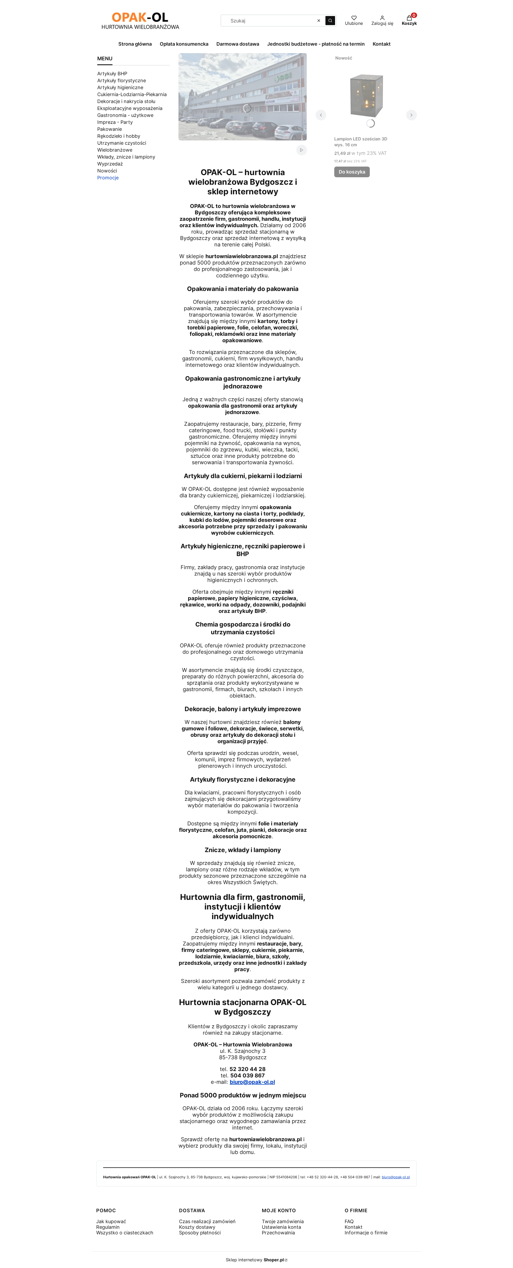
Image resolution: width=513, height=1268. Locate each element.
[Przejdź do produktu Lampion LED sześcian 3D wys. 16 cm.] (366, 93)
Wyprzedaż (110, 164)
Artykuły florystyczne (121, 80)
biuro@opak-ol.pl (252, 1082)
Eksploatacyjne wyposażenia (129, 108)
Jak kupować (111, 1221)
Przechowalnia (278, 1232)
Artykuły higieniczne (120, 87)
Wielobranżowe (114, 150)
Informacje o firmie (366, 1232)
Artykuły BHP (112, 73)
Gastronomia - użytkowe (125, 115)
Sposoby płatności (200, 1232)
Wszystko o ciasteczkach (124, 1232)
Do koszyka (352, 172)
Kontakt (354, 1227)
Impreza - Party (115, 122)
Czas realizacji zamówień (207, 1221)
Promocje (108, 177)
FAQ (349, 1221)
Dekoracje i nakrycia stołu (126, 101)
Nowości (107, 171)
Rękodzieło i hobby (118, 136)
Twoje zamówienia (283, 1221)
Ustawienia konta (281, 1227)
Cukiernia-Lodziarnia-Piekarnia (132, 94)
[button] (330, 20)
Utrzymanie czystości (121, 143)
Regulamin (108, 1227)
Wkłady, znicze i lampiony (126, 157)
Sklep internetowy (255, 1259)
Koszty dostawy (197, 1227)
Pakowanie (109, 129)
